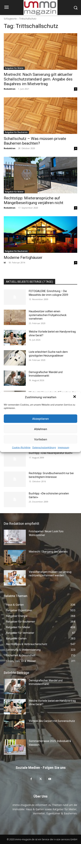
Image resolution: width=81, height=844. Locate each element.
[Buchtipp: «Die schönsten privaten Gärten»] (15, 499)
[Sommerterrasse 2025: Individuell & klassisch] (15, 747)
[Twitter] (40, 778)
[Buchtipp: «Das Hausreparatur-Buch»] (15, 459)
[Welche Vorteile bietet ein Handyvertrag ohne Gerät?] (15, 337)
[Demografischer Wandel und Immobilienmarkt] (15, 378)
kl (5, 262)
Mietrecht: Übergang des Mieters (48, 551)
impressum (63, 447)
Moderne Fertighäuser (23, 257)
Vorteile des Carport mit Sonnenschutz (52, 720)
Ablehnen (40, 429)
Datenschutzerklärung (44, 447)
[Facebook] (31, 778)
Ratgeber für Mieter (14, 68)
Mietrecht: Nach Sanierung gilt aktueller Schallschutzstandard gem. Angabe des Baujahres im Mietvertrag (38, 79)
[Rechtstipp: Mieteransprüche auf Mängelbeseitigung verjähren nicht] (40, 175)
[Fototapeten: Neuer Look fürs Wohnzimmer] (15, 537)
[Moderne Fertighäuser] (40, 234)
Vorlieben (40, 439)
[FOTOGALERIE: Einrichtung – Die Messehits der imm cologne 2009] (15, 297)
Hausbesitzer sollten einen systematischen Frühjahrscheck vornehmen (47, 315)
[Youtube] (49, 778)
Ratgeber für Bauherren (16, 132)
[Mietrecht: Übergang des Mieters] (15, 557)
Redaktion (9, 88)
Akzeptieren (40, 418)
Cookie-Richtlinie (21, 447)
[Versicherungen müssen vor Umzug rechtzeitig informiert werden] (15, 578)
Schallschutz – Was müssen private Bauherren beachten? (35, 141)
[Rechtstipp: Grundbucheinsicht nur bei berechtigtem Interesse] (15, 479)
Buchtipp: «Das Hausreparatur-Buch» (51, 452)
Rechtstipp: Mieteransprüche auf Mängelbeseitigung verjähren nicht (33, 200)
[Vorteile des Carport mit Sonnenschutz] (15, 727)
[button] (75, 397)
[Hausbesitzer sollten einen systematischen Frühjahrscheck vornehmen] (15, 317)
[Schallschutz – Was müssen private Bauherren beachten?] (40, 115)
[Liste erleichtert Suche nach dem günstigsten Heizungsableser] (15, 358)
